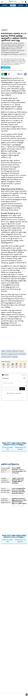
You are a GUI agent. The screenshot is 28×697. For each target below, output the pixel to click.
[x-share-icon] (5, 75)
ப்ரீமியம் (13, 5)
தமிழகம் (20, 5)
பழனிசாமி (9, 351)
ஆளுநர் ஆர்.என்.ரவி (12, 354)
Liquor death (14, 357)
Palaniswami (4, 354)
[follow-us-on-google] (25, 74)
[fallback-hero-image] (6, 470)
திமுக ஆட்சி (15, 351)
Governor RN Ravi (22, 354)
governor (21, 351)
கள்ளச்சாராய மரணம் (6, 357)
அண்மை (4, 5)
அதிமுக (3, 351)
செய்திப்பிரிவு (6, 67)
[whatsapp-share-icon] (2, 75)
